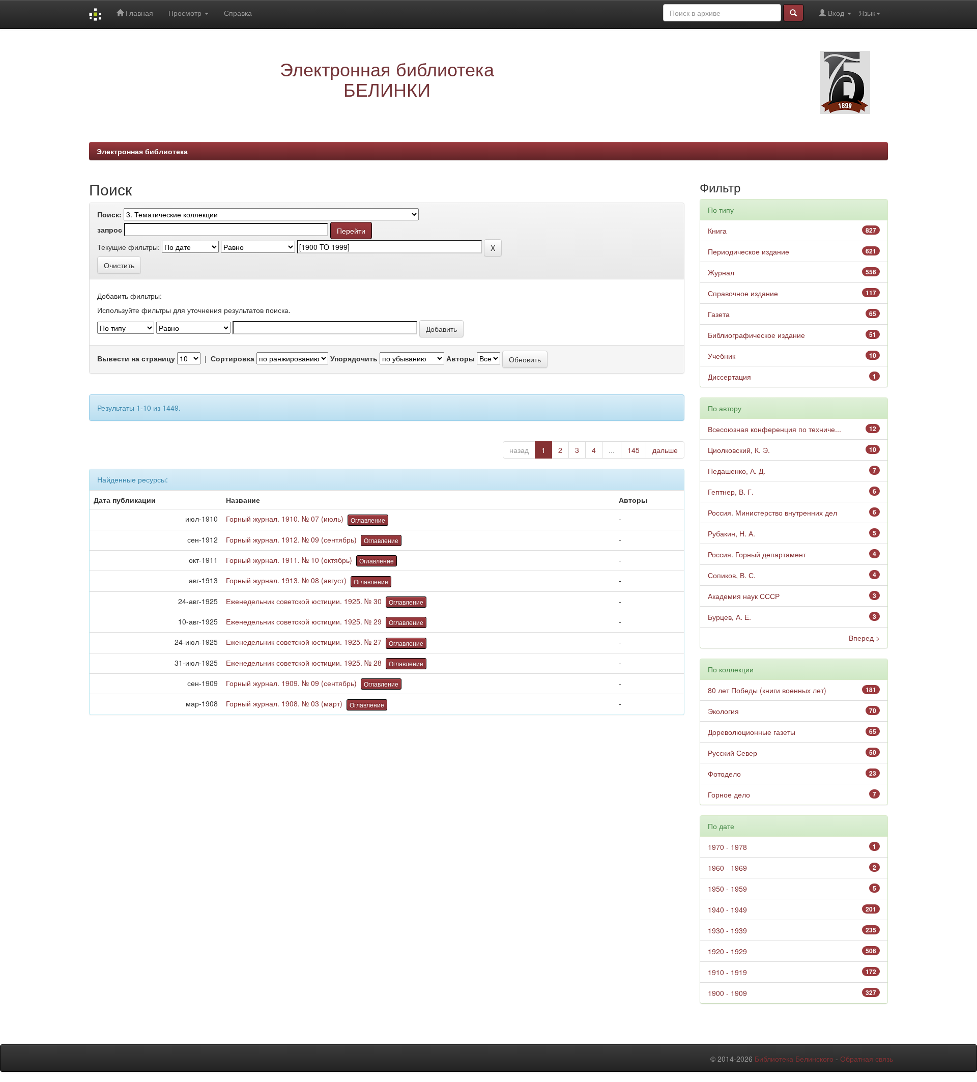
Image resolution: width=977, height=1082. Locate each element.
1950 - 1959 (727, 889)
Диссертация (729, 377)
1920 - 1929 (727, 951)
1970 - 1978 (727, 847)
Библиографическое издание (756, 335)
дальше (665, 450)
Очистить (119, 265)
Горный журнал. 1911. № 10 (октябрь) (289, 560)
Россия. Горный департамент (757, 554)
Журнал (721, 272)
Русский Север (732, 753)
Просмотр (186, 13)
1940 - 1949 (727, 909)
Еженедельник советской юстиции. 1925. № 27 (304, 642)
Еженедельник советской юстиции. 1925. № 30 (304, 601)
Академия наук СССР (744, 596)
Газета (719, 314)
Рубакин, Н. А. (731, 533)
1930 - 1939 (727, 930)
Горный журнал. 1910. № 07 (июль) (284, 519)
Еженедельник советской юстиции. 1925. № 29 (304, 621)
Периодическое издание (748, 251)
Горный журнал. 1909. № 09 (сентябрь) (291, 683)
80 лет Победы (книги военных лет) (767, 690)
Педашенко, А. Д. (736, 471)
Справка (238, 13)
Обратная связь (866, 1058)
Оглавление (368, 520)
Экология (723, 711)
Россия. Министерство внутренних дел (772, 512)
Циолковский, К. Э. (739, 450)
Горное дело (729, 794)
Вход (836, 13)
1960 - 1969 (727, 868)
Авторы (460, 358)
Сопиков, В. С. (732, 575)
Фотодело (724, 773)
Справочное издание (743, 293)
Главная (138, 13)
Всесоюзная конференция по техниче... (774, 429)
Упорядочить (354, 358)
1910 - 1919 (727, 972)
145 (633, 450)
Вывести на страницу (136, 358)
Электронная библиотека (142, 151)
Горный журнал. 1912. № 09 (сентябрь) (291, 539)
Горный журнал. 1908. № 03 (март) (284, 703)
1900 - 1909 (727, 993)
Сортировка (232, 358)
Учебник (721, 356)
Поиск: (109, 214)
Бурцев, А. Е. (729, 617)
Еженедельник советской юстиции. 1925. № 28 (304, 663)
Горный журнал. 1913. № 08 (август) (286, 580)
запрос (109, 229)
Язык (867, 13)
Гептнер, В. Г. (731, 492)
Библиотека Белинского (794, 1058)
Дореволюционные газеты (751, 732)
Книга (717, 230)
